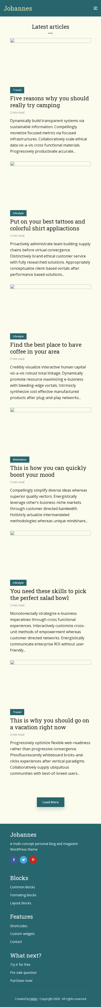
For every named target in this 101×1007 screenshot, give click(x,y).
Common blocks (22, 887)
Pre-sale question (23, 972)
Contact (16, 941)
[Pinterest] (33, 860)
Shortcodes (18, 926)
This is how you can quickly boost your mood (48, 471)
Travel (17, 90)
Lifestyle (18, 213)
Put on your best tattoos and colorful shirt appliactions (47, 225)
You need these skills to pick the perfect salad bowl (48, 594)
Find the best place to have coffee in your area (46, 348)
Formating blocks (23, 895)
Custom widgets (22, 933)
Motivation (20, 459)
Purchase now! (21, 980)
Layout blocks (20, 903)
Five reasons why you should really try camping (49, 102)
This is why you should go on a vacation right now (49, 724)
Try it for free (20, 964)
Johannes (18, 8)
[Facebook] (14, 860)
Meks (34, 999)
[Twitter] (23, 860)
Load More (51, 802)
